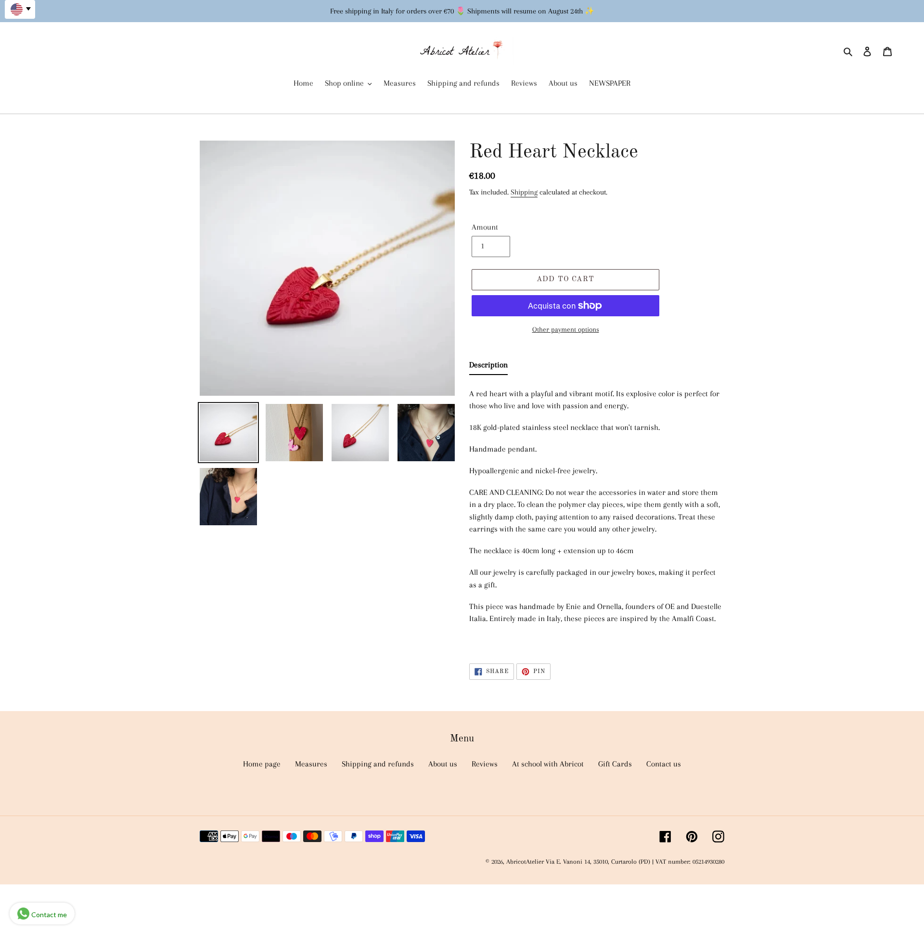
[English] (20, 9)
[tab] (488, 367)
